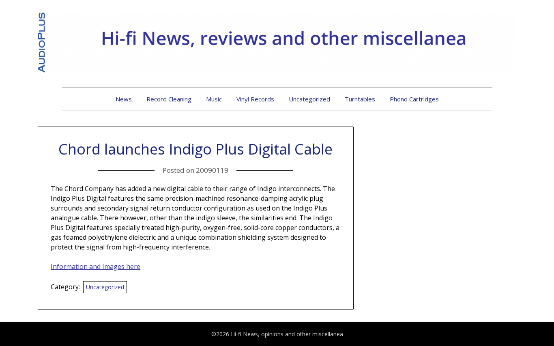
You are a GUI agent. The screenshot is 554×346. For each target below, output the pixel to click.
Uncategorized (309, 99)
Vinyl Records (255, 99)
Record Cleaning (168, 99)
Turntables (360, 99)
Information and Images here (95, 266)
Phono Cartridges (414, 99)
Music (214, 99)
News (124, 99)
